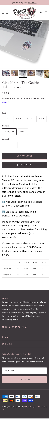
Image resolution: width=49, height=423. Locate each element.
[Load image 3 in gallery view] (24, 44)
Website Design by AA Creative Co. (24, 408)
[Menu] (3, 13)
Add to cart (24, 156)
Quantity (6, 139)
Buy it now (24, 165)
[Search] (8, 13)
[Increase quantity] (15, 145)
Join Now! (24, 379)
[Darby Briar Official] (24, 13)
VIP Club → (32, 2)
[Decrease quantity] (4, 145)
